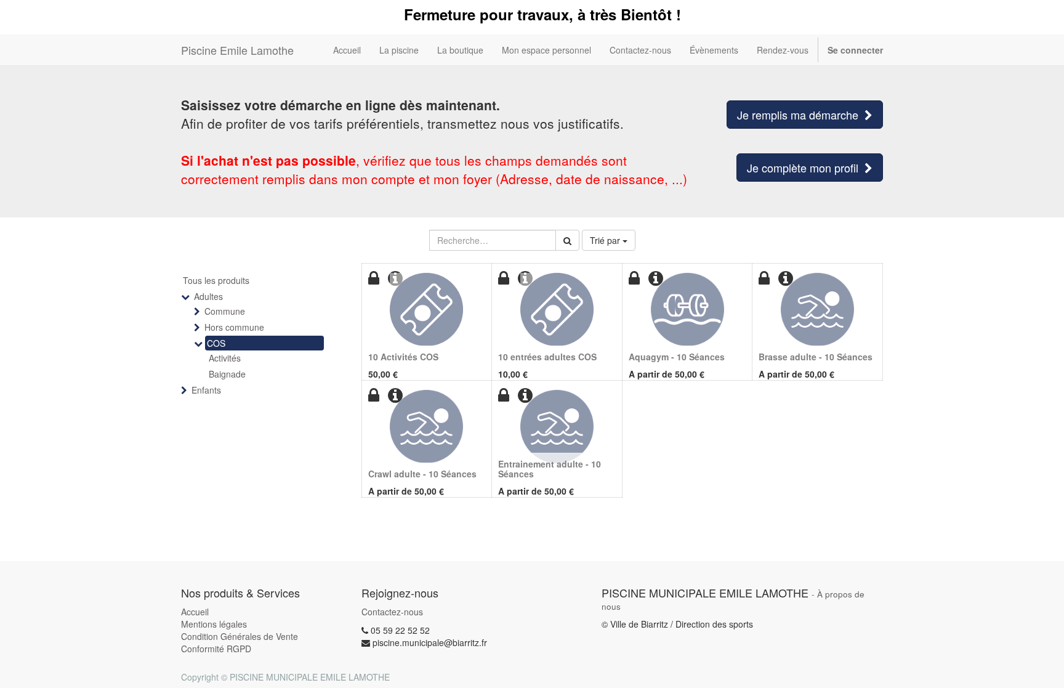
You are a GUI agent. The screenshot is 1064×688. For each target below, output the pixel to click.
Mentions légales (214, 624)
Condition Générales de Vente (239, 636)
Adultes (208, 296)
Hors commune (234, 327)
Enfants (206, 390)
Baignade (227, 374)
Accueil (195, 611)
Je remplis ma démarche (800, 115)
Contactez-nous (392, 611)
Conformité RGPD (216, 648)
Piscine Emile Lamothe (237, 50)
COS (216, 343)
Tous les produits (216, 280)
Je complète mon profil (805, 168)
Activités (225, 358)
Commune (224, 311)
